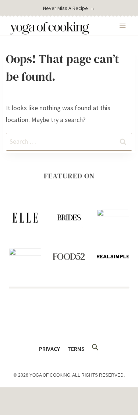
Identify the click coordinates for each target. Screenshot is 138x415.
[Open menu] (122, 25)
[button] (95, 347)
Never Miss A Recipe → (69, 8)
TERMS (76, 348)
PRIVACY (49, 348)
